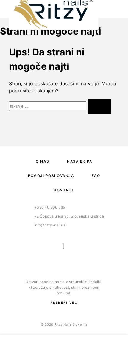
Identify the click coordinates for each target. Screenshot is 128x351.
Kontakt (64, 190)
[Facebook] (58, 262)
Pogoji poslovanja (51, 175)
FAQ (96, 175)
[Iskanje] (18, 343)
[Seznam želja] (79, 343)
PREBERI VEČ (64, 302)
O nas (42, 161)
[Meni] (113, 9)
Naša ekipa (79, 161)
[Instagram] (70, 262)
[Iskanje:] (47, 106)
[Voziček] (109, 342)
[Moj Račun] (48, 343)
